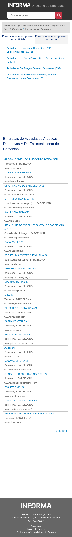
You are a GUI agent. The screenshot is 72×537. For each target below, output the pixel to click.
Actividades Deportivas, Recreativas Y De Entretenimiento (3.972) (29, 50)
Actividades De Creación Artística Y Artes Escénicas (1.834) (35, 60)
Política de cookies (36, 529)
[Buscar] (58, 15)
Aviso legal (36, 526)
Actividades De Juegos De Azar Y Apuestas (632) (34, 68)
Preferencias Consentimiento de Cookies (36, 532)
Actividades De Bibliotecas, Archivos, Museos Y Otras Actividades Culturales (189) (33, 76)
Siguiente (62, 430)
